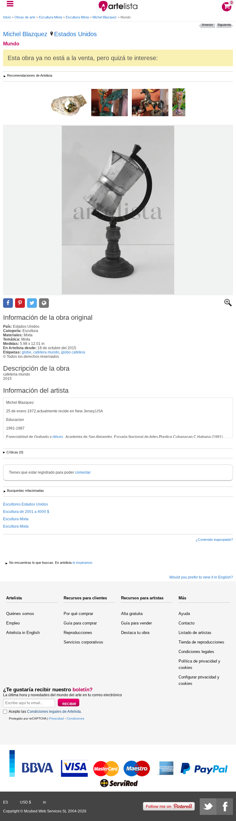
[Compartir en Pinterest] (20, 303)
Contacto (187, 623)
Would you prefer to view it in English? (201, 577)
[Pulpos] (179, 103)
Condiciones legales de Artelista (54, 711)
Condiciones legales (196, 651)
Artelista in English (23, 632)
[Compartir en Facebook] (8, 303)
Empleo (13, 623)
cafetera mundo (46, 352)
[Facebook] (224, 806)
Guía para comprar (80, 623)
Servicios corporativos (83, 642)
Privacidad (56, 718)
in (44, 802)
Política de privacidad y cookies (199, 664)
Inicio (7, 17)
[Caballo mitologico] (150, 103)
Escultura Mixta (50, 17)
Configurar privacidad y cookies (199, 680)
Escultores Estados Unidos (25, 504)
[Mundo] (118, 210)
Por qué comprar (78, 613)
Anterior (207, 24)
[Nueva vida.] (69, 106)
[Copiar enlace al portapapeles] (44, 303)
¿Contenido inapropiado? (214, 539)
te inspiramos (82, 562)
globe (26, 352)
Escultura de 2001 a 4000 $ (26, 512)
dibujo (58, 437)
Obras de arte (24, 17)
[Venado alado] (109, 103)
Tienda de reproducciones (201, 642)
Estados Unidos (75, 34)
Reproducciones (78, 632)
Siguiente (224, 24)
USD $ (25, 802)
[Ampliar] (228, 305)
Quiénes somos (20, 613)
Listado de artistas (195, 632)
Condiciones (75, 718)
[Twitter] (208, 806)
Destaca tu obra (135, 632)
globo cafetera (73, 352)
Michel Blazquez (104, 17)
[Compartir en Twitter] (32, 303)
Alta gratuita (132, 613)
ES (5, 802)
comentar (83, 472)
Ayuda (184, 613)
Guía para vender (136, 623)
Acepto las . (45, 711)
